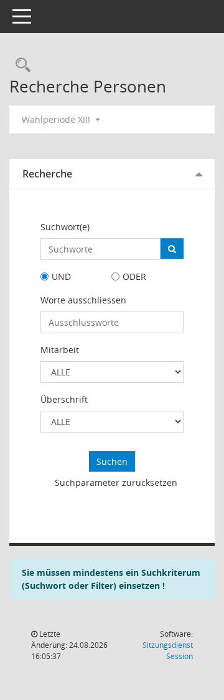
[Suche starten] (172, 248)
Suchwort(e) (65, 227)
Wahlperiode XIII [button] (57, 119)
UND (61, 276)
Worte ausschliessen (83, 300)
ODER (134, 276)
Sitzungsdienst (167, 651)
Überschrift (64, 399)
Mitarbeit (59, 350)
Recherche (47, 174)
